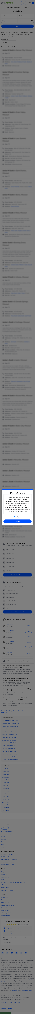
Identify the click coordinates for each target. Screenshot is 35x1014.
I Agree (18, 517)
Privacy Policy (12, 499)
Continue (17, 521)
